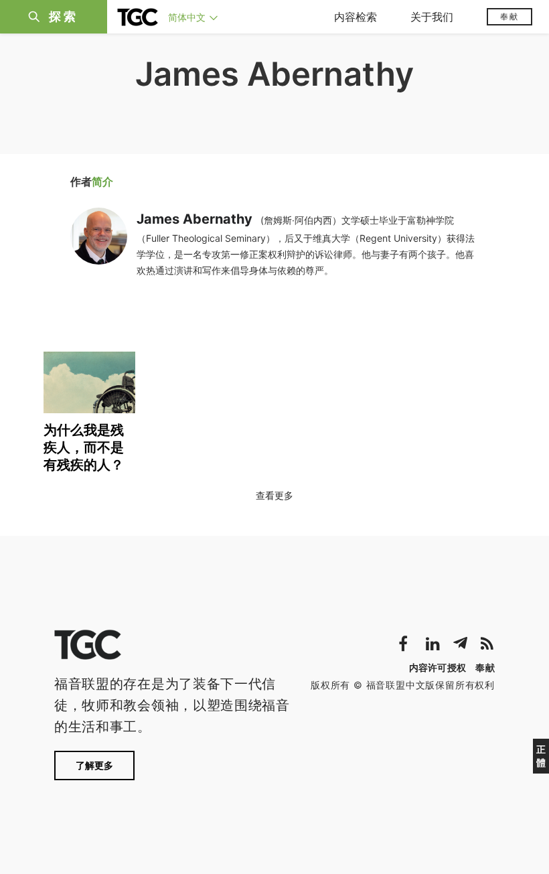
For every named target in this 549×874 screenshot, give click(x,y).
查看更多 (274, 495)
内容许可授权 (438, 667)
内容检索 (355, 16)
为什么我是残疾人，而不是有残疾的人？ (84, 447)
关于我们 (431, 16)
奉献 (509, 16)
